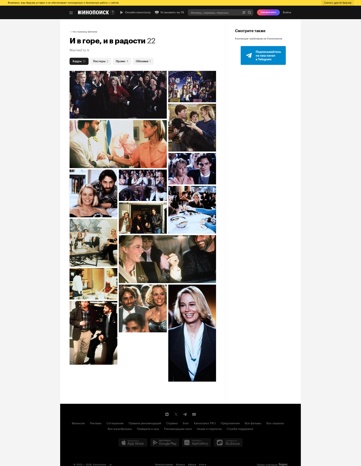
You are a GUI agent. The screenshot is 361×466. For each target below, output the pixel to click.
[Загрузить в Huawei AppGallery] (196, 442)
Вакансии (78, 423)
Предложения (230, 423)
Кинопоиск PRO (205, 423)
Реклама (95, 423)
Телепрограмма (164, 464)
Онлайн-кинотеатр (138, 12)
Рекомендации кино (178, 428)
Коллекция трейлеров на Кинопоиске (258, 38)
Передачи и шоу (148, 428)
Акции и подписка (209, 428)
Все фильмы (253, 423)
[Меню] (71, 13)
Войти (287, 12)
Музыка (180, 464)
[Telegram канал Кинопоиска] (185, 414)
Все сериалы (275, 423)
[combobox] (214, 12)
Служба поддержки (240, 428)
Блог (186, 423)
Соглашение (115, 423)
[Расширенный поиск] (244, 12)
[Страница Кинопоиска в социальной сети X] (176, 414)
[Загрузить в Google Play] (164, 442)
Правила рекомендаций (145, 423)
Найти (249, 12)
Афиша (192, 464)
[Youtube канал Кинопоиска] (194, 414)
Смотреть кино (268, 12)
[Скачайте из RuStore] (228, 442)
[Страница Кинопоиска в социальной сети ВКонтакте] (167, 414)
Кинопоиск (99, 464)
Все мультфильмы (120, 428)
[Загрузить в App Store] (132, 442)
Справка (172, 423)
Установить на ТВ (172, 12)
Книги (202, 464)
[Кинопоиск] (93, 12)
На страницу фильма (85, 31)
